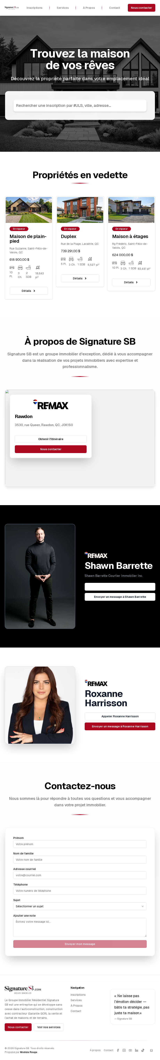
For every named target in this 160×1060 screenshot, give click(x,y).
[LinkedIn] (136, 1050)
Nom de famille (23, 853)
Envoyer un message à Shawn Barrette (120, 596)
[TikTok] (142, 1050)
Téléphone (20, 884)
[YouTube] (130, 1050)
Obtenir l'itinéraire (50, 439)
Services (76, 1000)
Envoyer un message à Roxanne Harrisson (120, 726)
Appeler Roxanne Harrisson (120, 716)
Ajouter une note (24, 915)
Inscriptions (78, 994)
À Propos (77, 1005)
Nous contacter (141, 7)
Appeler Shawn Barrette (120, 586)
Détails (26, 278)
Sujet (16, 900)
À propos (95, 1050)
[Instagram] (124, 1050)
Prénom (18, 837)
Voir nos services (48, 1027)
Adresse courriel (24, 869)
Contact (76, 1011)
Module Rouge (28, 1052)
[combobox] (80, 906)
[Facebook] (117, 1050)
